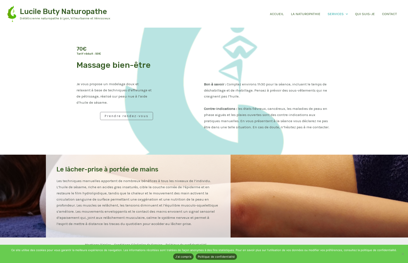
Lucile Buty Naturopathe (63, 11)
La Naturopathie (305, 14)
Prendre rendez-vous (127, 116)
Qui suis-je (365, 14)
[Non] (403, 254)
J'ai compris (183, 256)
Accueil (277, 14)
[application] (346, 14)
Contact (389, 14)
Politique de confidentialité (216, 256)
